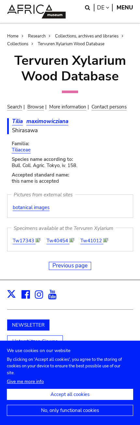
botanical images (31, 207)
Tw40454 (58, 240)
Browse (35, 107)
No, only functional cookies (70, 410)
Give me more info (25, 381)
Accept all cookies (70, 394)
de (105, 7)
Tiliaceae (21, 150)
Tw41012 (91, 240)
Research (37, 36)
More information (67, 107)
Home (13, 36)
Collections (17, 44)
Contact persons (109, 107)
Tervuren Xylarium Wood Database (71, 44)
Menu (125, 7)
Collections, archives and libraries (87, 36)
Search (14, 107)
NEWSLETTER (28, 325)
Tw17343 (24, 240)
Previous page (70, 265)
